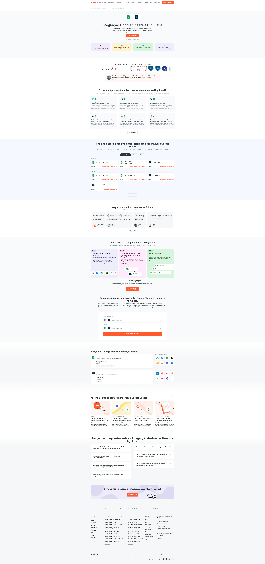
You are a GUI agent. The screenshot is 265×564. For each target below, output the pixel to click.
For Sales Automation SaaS (163, 531)
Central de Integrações (95, 8)
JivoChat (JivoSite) (95, 527)
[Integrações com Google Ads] (157, 358)
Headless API (160, 538)
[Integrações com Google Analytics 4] (162, 363)
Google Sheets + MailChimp (112, 541)
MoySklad (93, 522)
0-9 (106, 508)
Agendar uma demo (168, 2)
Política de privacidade (116, 554)
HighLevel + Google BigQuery (135, 538)
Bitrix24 (93, 535)
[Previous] (130, 230)
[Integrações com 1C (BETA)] (167, 373)
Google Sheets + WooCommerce (113, 524)
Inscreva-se (157, 2)
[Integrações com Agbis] (162, 378)
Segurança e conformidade (163, 528)
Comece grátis (132, 35)
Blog (146, 522)
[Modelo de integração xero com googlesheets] (103, 103)
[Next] (134, 230)
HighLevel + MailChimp (134, 541)
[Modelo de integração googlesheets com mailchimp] (162, 121)
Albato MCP (160, 536)
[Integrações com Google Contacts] (172, 363)
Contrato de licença (104, 554)
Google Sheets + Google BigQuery (114, 538)
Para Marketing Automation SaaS (164, 533)
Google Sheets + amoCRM (111, 533)
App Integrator (148, 529)
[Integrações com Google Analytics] (157, 363)
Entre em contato (170, 554)
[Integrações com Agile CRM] (172, 378)
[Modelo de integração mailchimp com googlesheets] (132, 103)
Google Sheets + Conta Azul (112, 536)
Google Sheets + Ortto (110, 522)
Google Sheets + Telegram (112, 531)
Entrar (150, 2)
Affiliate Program (149, 536)
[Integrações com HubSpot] (162, 373)
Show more (93, 541)
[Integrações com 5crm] (157, 378)
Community (148, 534)
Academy (147, 527)
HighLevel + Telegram (133, 531)
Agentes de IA (148, 539)
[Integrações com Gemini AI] (172, 358)
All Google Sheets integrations (112, 519)
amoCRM (93, 537)
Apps (127, 2)
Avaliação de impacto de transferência (149, 554)
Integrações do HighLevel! (167, 166)
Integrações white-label (162, 521)
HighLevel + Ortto (132, 522)
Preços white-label (161, 524)
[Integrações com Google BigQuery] (162, 358)
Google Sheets (107, 8)
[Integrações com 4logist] (172, 373)
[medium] (173, 559)
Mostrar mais (132, 132)
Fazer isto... (105, 324)
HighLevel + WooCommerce (135, 524)
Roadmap (147, 531)
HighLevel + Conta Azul (134, 536)
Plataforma (111, 2)
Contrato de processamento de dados (131, 554)
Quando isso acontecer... (109, 316)
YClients (93, 525)
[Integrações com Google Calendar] (167, 363)
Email (92, 532)
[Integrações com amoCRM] (157, 373)
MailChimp (93, 530)
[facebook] (163, 559)
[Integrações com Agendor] (167, 378)
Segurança (162, 554)
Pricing (147, 519)
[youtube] (169, 559)
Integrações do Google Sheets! (109, 166)
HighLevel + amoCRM (133, 533)
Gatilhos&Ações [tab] (125, 154)
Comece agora (132, 494)
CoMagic (93, 520)
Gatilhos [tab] (135, 154)
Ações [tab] (141, 154)
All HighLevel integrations (134, 519)
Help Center (148, 524)
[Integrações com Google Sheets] (167, 358)
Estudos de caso (161, 526)
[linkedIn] (166, 559)
